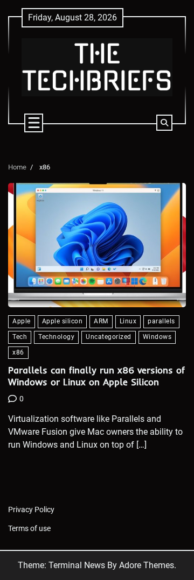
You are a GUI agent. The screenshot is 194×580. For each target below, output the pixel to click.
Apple (21, 321)
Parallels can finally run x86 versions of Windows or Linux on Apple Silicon (96, 375)
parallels (161, 321)
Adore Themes (146, 565)
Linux (128, 321)
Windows (157, 337)
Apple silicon (62, 321)
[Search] (164, 123)
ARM (101, 321)
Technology (56, 337)
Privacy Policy (31, 509)
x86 (18, 352)
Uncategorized (108, 337)
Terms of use (29, 528)
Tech (19, 337)
